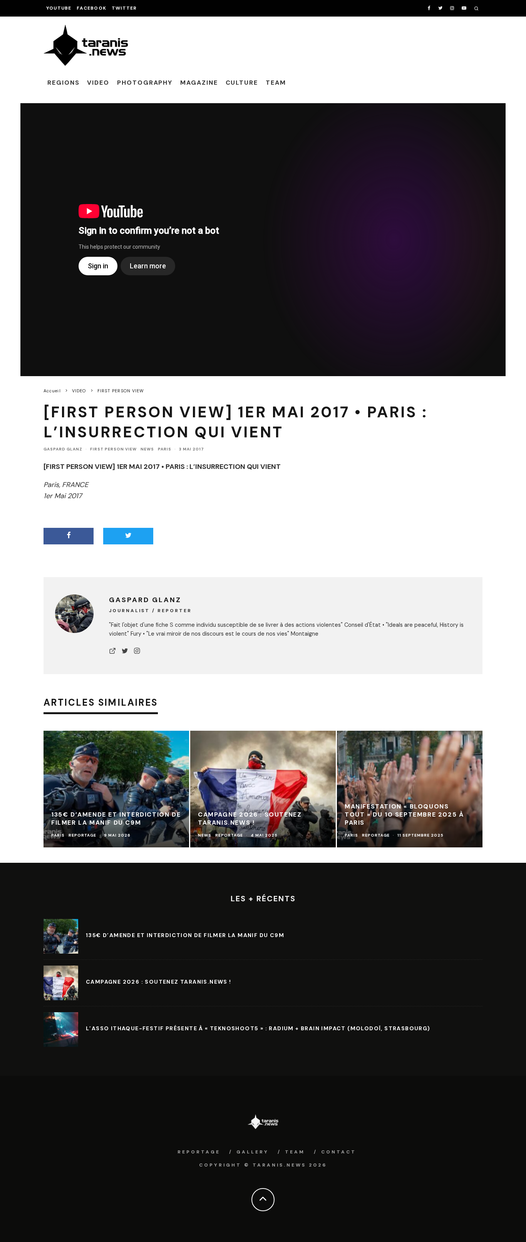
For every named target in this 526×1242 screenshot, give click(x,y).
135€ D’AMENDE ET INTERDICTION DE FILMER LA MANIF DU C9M (185, 935)
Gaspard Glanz (63, 449)
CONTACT (338, 1152)
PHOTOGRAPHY (145, 83)
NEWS (147, 449)
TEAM (276, 83)
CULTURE (242, 83)
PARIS (164, 449)
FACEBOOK (91, 8)
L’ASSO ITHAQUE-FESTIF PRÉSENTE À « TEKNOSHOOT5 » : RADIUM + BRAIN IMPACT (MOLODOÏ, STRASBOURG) (258, 1028)
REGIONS (63, 83)
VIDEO (98, 83)
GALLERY (252, 1152)
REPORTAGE (199, 1152)
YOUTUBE (58, 8)
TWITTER (124, 8)
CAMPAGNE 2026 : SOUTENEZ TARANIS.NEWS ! (158, 981)
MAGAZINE (199, 83)
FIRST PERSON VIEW (113, 449)
